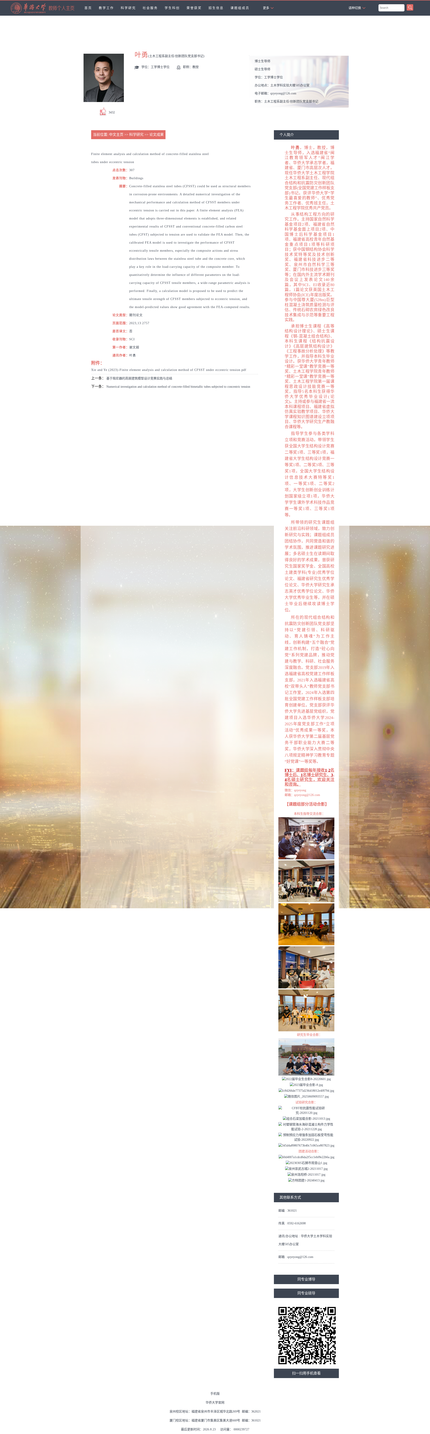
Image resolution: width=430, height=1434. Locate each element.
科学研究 (128, 8)
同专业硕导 (306, 1293)
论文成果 (156, 134)
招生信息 (216, 8)
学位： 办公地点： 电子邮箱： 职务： (286, 83)
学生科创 (172, 8)
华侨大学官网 (215, 1402)
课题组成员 (239, 8)
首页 (88, 8)
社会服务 (150, 8)
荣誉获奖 (194, 8)
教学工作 (106, 8)
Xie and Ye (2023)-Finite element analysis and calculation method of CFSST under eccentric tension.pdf (168, 370)
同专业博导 (306, 1279)
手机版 (215, 1393)
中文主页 (116, 134)
